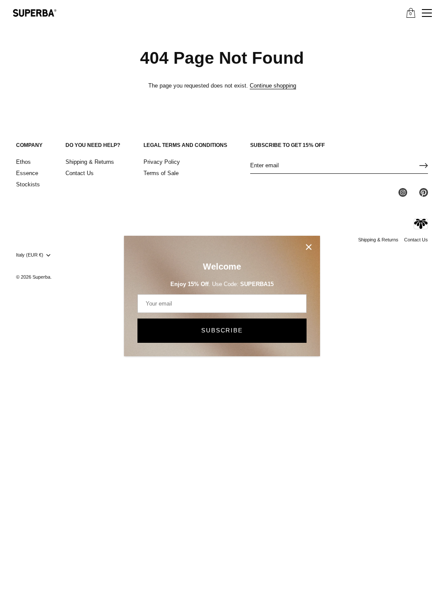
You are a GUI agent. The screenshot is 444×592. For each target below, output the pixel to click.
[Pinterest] (423, 192)
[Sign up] (423, 165)
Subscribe (221, 330)
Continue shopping (273, 85)
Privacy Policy (162, 162)
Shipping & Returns (89, 162)
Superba (41, 277)
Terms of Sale (161, 173)
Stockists (28, 184)
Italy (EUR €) (29, 254)
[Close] (308, 247)
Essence (27, 173)
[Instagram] (402, 192)
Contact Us (79, 173)
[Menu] (427, 13)
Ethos (23, 162)
